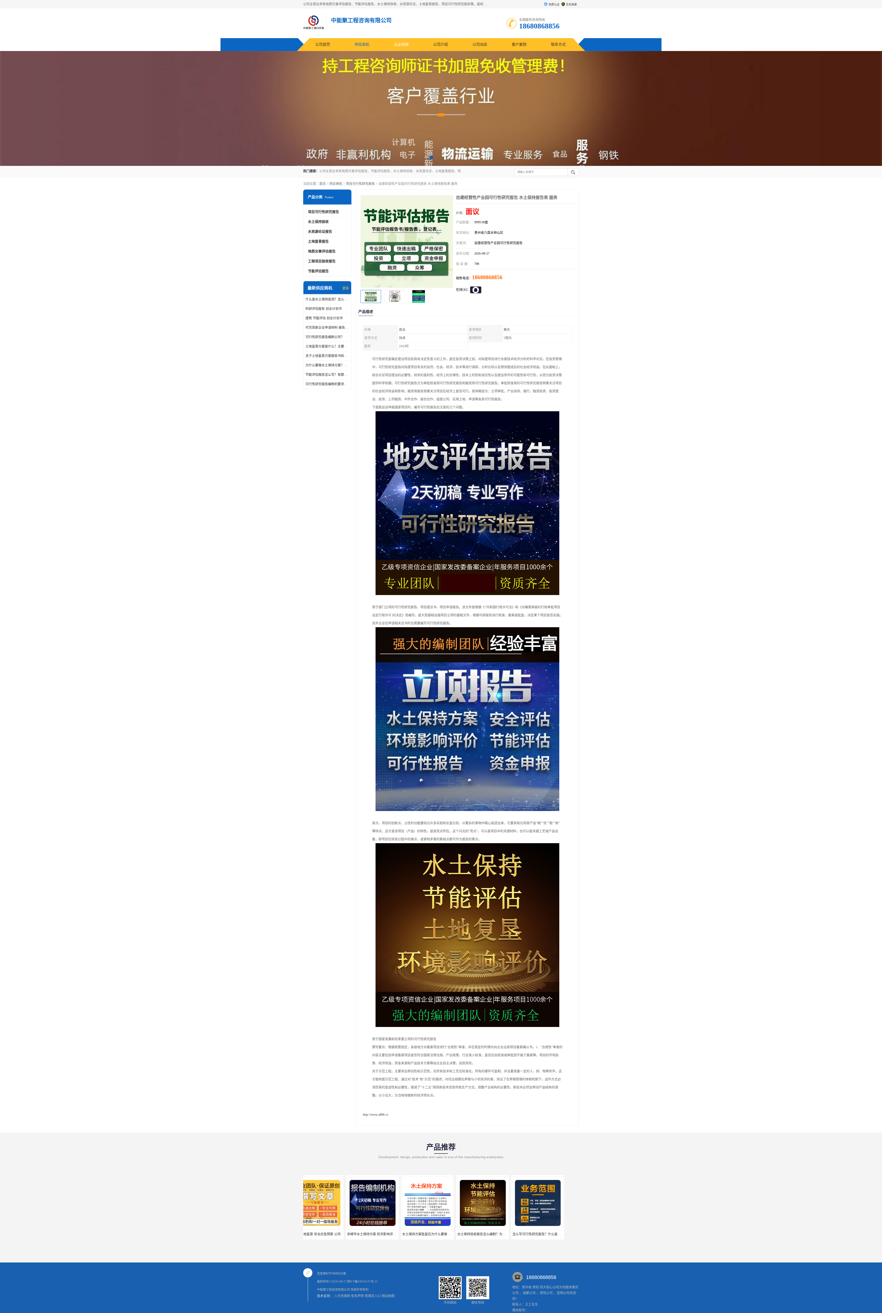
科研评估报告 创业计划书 (323, 308)
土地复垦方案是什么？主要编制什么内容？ (327, 346)
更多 (345, 288)
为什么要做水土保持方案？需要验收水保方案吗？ (327, 365)
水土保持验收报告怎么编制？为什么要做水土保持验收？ (344, 1234)
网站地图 (388, 1296)
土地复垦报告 (318, 241)
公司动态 (479, 44)
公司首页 (322, 44)
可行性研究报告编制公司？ (324, 337)
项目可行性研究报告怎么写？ (495, 1234)
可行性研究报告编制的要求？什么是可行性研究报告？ (327, 384)
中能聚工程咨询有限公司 (333, 1289)
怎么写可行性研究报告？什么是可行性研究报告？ (394, 1234)
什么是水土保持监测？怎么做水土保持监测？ (327, 299)
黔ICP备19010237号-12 (362, 1281)
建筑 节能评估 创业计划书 (324, 318)
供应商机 (362, 44)
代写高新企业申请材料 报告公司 (327, 327)
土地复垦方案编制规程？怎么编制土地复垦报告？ (560, 1234)
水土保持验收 (318, 222)
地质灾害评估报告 (322, 251)
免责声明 (357, 1296)
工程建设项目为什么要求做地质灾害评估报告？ (448, 1234)
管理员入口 (373, 1296)
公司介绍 (440, 44)
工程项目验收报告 (322, 261)
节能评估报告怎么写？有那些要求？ (327, 374)
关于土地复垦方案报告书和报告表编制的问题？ (327, 355)
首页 (322, 183)
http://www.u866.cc (375, 1114)
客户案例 (519, 44)
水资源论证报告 (320, 231)
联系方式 (558, 44)
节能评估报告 (318, 271)
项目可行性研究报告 (360, 183)
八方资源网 (342, 1296)
